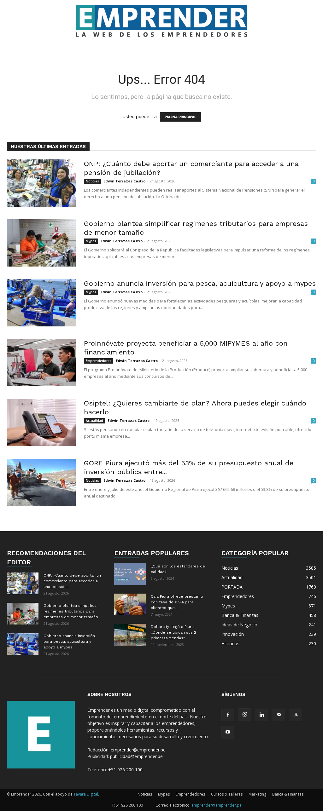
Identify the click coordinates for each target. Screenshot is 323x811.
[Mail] (279, 715)
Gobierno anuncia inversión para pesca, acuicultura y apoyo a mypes (200, 283)
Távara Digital (85, 794)
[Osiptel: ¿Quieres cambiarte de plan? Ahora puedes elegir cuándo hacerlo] (41, 422)
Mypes (91, 241)
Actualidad (94, 420)
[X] (296, 715)
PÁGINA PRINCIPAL (180, 117)
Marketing (257, 794)
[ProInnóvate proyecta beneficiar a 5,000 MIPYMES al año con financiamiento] (41, 362)
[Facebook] (227, 715)
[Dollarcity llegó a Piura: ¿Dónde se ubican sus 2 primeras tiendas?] (130, 635)
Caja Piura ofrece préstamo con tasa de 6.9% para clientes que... (177, 602)
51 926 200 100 (129, 805)
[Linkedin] (261, 715)
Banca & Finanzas (287, 794)
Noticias (92, 181)
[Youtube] (227, 732)
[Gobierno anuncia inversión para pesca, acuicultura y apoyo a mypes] (41, 302)
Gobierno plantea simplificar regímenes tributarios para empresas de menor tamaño (71, 611)
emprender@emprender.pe (138, 750)
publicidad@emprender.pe (136, 756)
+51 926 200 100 (125, 770)
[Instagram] (244, 714)
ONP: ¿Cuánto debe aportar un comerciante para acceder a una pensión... (72, 581)
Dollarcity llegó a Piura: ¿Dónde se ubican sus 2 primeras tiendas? (173, 632)
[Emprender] (161, 21)
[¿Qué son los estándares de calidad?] (130, 574)
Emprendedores (98, 361)
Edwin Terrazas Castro (124, 181)
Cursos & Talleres (227, 794)
